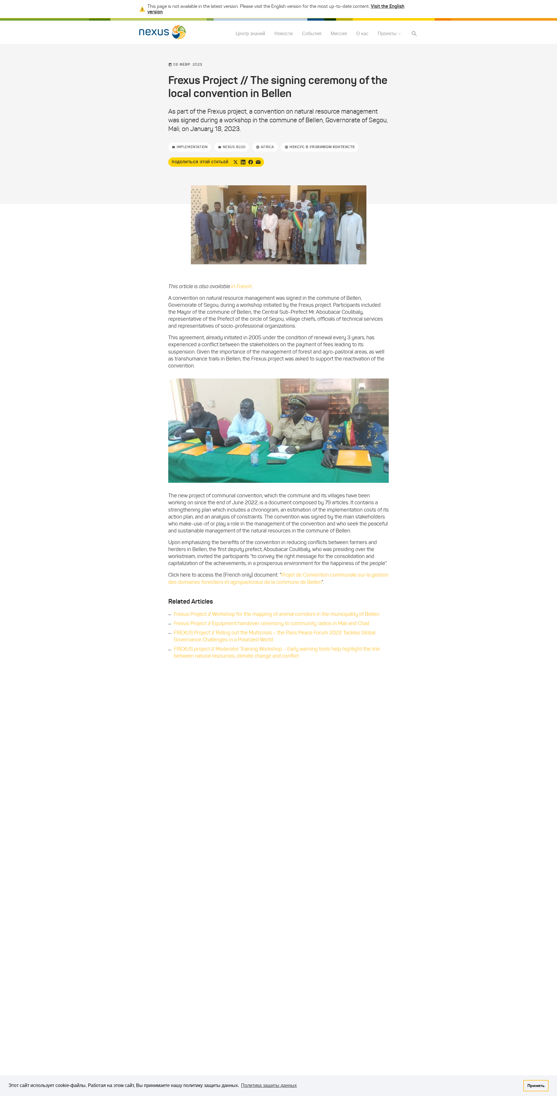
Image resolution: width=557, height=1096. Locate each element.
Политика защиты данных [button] (269, 1085)
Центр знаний (250, 34)
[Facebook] (250, 162)
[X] (235, 162)
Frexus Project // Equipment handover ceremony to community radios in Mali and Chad (271, 623)
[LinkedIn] (243, 162)
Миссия (339, 34)
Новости (283, 34)
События (311, 34)
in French (241, 286)
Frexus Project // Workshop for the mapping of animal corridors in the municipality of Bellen (276, 614)
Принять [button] (536, 1085)
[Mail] (258, 162)
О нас (362, 34)
